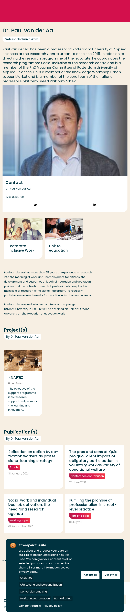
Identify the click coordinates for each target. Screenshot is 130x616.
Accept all (90, 574)
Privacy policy (53, 606)
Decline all (111, 574)
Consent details (30, 606)
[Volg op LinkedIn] (94, 205)
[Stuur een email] (35, 205)
